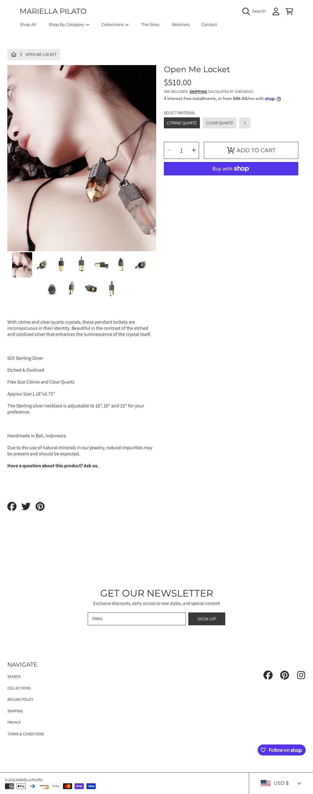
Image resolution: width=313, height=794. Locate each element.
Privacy (14, 722)
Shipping (198, 91)
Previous (13, 158)
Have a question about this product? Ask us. (53, 465)
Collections (19, 688)
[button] (255, 11)
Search (13, 676)
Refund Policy (20, 699)
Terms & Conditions (25, 734)
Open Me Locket (41, 54)
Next (149, 158)
